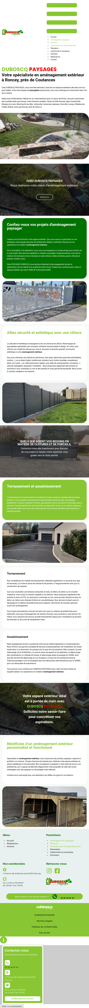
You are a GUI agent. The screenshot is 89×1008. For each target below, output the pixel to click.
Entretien (54, 54)
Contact (54, 60)
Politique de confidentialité (44, 927)
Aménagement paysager (60, 40)
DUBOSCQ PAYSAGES (44, 915)
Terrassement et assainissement (63, 45)
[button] (44, 197)
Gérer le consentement (12, 1006)
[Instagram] (49, 871)
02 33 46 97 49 (67, 898)
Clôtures (54, 43)
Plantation (55, 48)
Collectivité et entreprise (60, 51)
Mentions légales (44, 921)
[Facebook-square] (57, 871)
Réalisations (55, 57)
